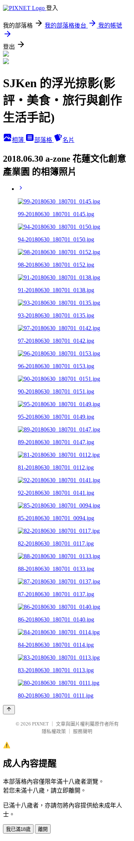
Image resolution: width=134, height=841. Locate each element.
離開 (43, 829)
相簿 (18, 140)
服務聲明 (82, 731)
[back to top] (9, 709)
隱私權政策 (54, 731)
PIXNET (40, 724)
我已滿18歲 (18, 829)
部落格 (44, 140)
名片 (68, 140)
